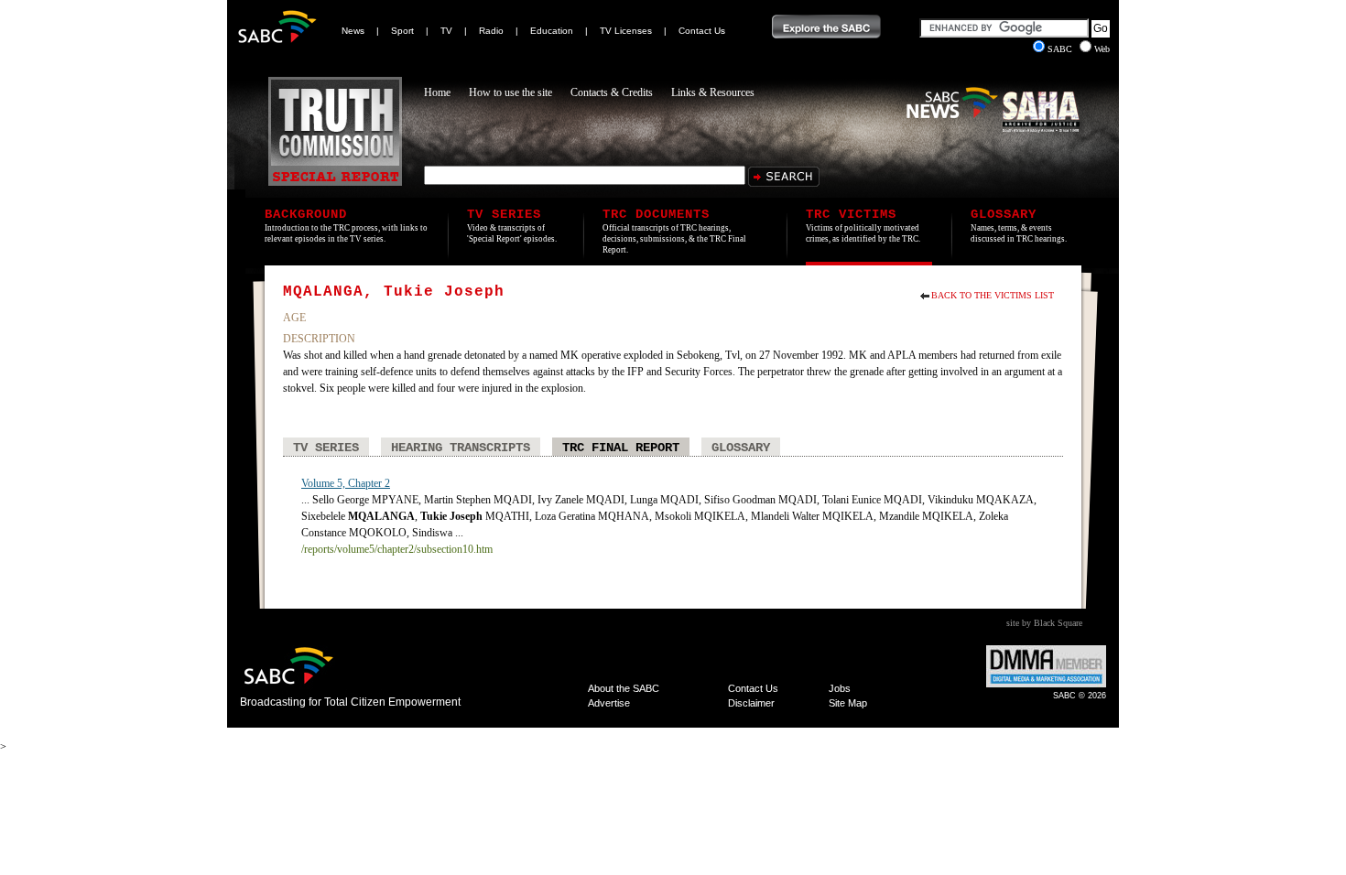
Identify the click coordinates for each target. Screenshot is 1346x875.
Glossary (740, 447)
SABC (1061, 49)
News (353, 31)
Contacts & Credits (611, 92)
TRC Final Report (620, 447)
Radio (491, 31)
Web (1102, 49)
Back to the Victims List (992, 295)
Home (437, 92)
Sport (402, 31)
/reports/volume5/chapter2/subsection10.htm (397, 549)
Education (551, 31)
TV (446, 31)
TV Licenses (626, 31)
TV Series (326, 447)
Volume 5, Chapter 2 (345, 483)
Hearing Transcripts (460, 447)
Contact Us (701, 31)
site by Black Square (1044, 623)
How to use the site (510, 92)
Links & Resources (712, 92)
